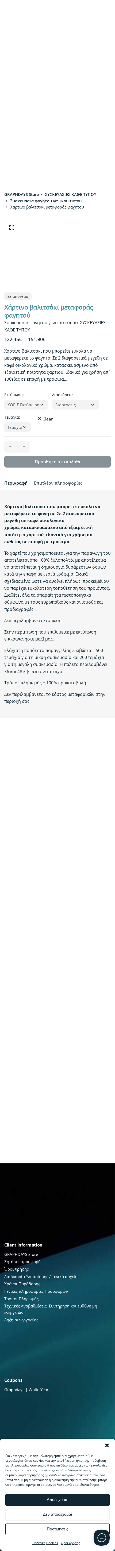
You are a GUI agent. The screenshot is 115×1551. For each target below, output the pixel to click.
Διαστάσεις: (62, 394)
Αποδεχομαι (57, 1499)
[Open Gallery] (11, 227)
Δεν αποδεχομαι (57, 1514)
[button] (107, 1445)
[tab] (16, 483)
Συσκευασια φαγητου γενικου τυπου (41, 323)
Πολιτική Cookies (45, 1543)
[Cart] (100, 12)
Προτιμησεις (57, 1529)
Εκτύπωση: (14, 394)
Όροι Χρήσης (70, 1543)
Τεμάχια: (12, 417)
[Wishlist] (74, 12)
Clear (48, 419)
